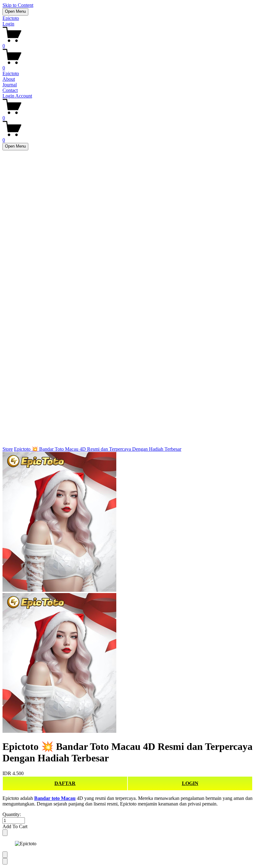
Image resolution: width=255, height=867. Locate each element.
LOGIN (190, 783)
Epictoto (10, 18)
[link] (127, 593)
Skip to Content (17, 5)
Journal (9, 84)
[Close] (4, 832)
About (8, 79)
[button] (127, 826)
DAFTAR (65, 783)
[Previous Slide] (4, 854)
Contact (10, 90)
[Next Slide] (4, 861)
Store (7, 449)
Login (8, 23)
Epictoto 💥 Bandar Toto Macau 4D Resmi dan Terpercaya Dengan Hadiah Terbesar (97, 449)
